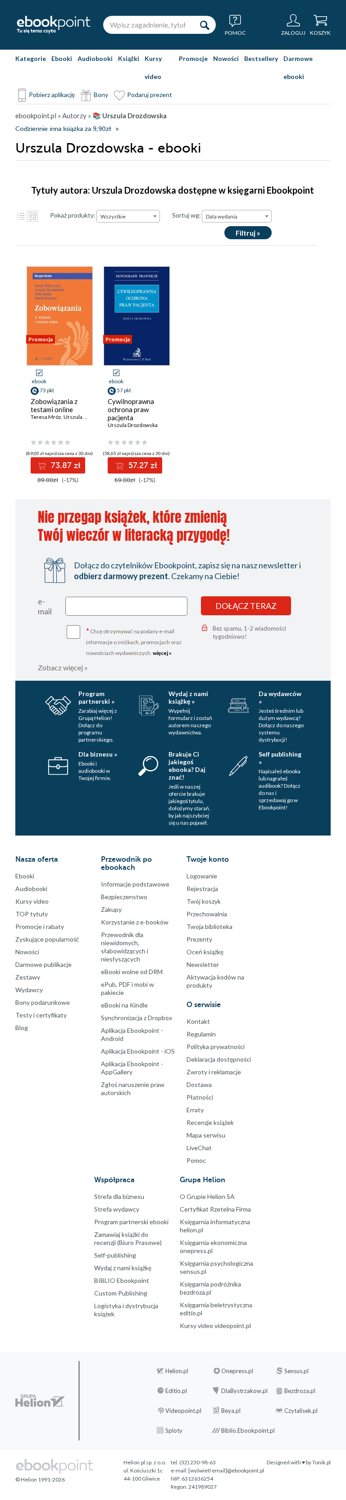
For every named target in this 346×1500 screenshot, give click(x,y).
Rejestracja (202, 888)
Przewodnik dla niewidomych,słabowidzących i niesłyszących (124, 947)
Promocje (193, 58)
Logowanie (202, 876)
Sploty (173, 1430)
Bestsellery (261, 58)
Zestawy (27, 977)
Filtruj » (248, 232)
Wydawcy (29, 990)
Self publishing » (280, 758)
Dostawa (199, 1084)
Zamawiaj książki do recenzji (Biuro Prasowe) (128, 1238)
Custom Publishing (120, 1293)
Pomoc (196, 1160)
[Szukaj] (204, 25)
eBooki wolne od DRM (132, 971)
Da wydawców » (280, 697)
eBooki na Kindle (124, 1005)
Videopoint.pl (183, 1410)
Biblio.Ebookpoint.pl (248, 1430)
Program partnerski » (96, 697)
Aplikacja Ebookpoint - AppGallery (132, 1068)
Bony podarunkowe (42, 1002)
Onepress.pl (237, 1371)
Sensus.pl (296, 1371)
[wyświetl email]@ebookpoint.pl (226, 1470)
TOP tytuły (31, 914)
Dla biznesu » (97, 754)
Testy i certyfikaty (41, 1015)
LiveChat (199, 1148)
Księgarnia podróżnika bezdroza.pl (210, 1288)
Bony (101, 94)
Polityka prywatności (216, 1046)
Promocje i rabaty (39, 926)
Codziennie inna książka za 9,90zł (63, 128)
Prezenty (199, 939)
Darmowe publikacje (43, 964)
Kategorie (30, 58)
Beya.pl (231, 1410)
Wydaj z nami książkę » (188, 697)
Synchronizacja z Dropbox (136, 1018)
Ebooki (61, 58)
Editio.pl (176, 1390)
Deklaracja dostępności (219, 1059)
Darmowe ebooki (298, 67)
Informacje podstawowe (135, 884)
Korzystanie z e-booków (134, 922)
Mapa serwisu (206, 1135)
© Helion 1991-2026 (40, 1479)
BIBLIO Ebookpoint (121, 1280)
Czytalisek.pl (301, 1410)
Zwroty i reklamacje (214, 1072)
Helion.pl (176, 1371)
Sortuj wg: (186, 215)
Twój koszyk (204, 901)
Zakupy (111, 909)
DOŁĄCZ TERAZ (246, 606)
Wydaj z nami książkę (122, 1268)
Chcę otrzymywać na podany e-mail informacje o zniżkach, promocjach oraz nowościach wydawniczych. (134, 641)
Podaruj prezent (149, 94)
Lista (20, 216)
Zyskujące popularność (47, 939)
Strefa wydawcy (116, 1209)
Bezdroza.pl (299, 1390)
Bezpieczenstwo (124, 897)
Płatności (200, 1097)
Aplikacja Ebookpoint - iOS (138, 1051)
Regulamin (201, 1034)
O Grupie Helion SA (207, 1196)
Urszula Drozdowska (133, 425)
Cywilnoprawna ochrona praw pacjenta (131, 409)
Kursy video (153, 67)
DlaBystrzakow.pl (244, 1390)
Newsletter (203, 964)
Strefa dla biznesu (119, 1196)
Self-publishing (115, 1255)
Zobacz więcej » (63, 667)
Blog (21, 1027)
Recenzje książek (210, 1122)
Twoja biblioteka (209, 926)
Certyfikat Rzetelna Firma (215, 1209)
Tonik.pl (321, 1462)
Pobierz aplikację (52, 94)
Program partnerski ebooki (131, 1222)
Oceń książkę (205, 952)
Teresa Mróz (46, 416)
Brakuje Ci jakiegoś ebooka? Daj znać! (186, 765)
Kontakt (198, 1021)
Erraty (195, 1110)
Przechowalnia (207, 914)
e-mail (45, 606)
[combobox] (128, 216)
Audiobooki (95, 58)
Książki (128, 58)
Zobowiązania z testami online (54, 405)
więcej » (162, 653)
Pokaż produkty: (73, 215)
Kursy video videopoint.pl (215, 1325)
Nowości (226, 58)
